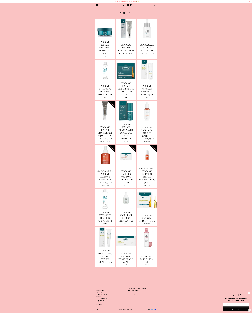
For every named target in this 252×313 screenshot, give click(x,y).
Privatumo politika (101, 298)
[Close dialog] (249, 293)
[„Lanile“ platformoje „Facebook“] (95, 309)
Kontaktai (99, 304)
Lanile (131, 309)
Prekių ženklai (100, 290)
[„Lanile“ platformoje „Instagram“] (98, 309)
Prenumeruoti (150, 294)
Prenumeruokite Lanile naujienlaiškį (137, 289)
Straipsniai (99, 292)
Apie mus (98, 288)
